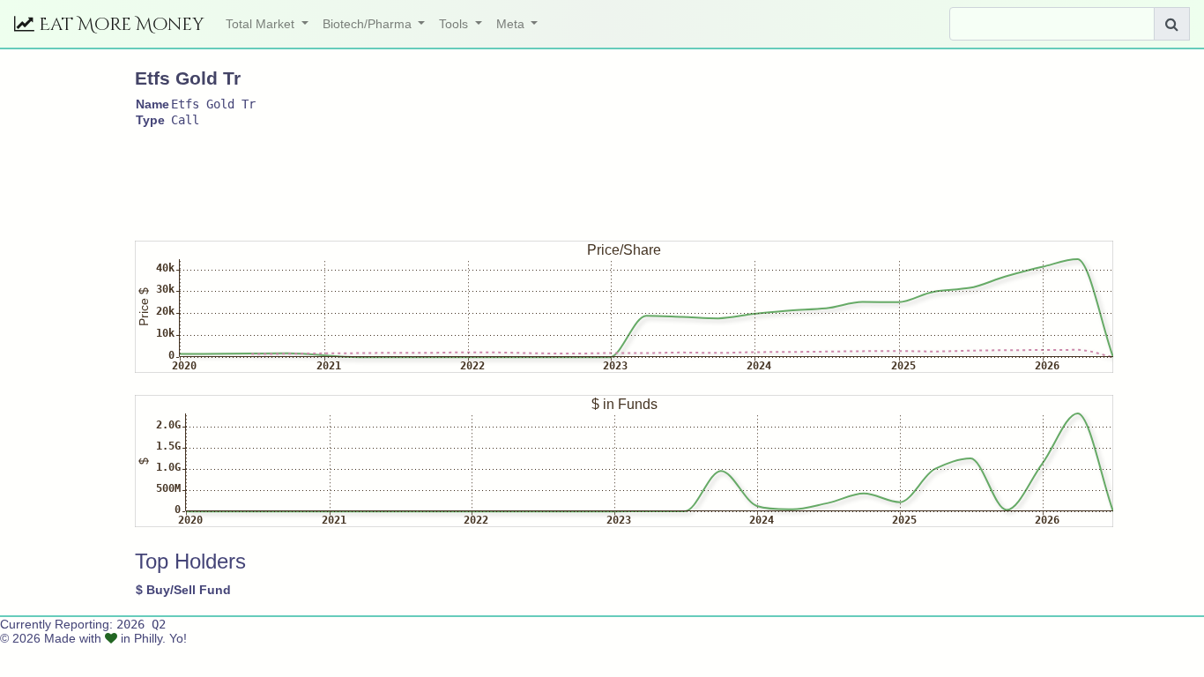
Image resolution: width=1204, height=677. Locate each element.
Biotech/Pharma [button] (369, 24)
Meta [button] (512, 24)
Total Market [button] (262, 24)
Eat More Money (119, 24)
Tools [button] (455, 24)
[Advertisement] (456, 176)
